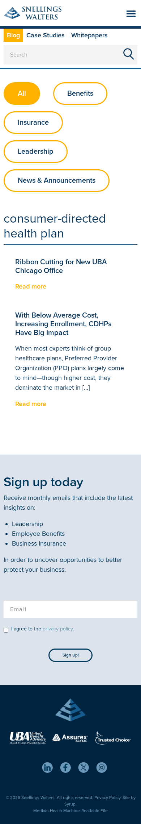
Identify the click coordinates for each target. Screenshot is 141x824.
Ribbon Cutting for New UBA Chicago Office (61, 266)
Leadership (36, 151)
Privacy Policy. (107, 797)
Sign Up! (71, 655)
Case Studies (45, 35)
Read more (30, 286)
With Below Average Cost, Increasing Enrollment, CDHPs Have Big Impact (63, 324)
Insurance (33, 122)
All (22, 93)
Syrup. (70, 804)
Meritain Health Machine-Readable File (70, 810)
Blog (13, 35)
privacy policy (58, 629)
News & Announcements (56, 180)
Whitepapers (89, 35)
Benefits (80, 93)
